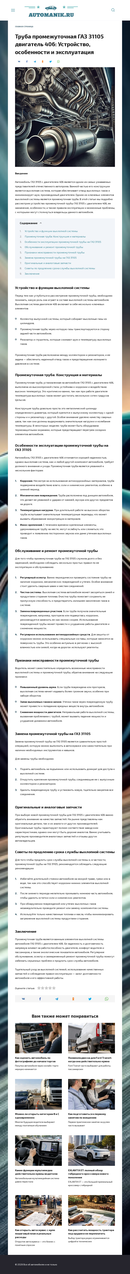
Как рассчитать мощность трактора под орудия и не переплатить (91, 1231)
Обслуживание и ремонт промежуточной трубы (54, 246)
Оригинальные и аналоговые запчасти (48, 262)
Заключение (32, 273)
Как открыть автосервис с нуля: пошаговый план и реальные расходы (35, 1233)
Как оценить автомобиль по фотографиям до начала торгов (35, 1059)
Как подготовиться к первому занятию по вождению (87, 1115)
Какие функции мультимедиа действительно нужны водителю (36, 1172)
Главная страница (24, 26)
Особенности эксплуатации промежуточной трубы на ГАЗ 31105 (63, 241)
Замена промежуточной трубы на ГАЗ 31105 (51, 257)
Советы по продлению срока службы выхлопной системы (60, 268)
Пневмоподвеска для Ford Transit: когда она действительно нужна (90, 1059)
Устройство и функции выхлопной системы (51, 230)
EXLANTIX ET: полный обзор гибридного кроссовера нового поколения (88, 1174)
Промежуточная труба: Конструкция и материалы (55, 236)
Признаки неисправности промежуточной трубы (54, 252)
